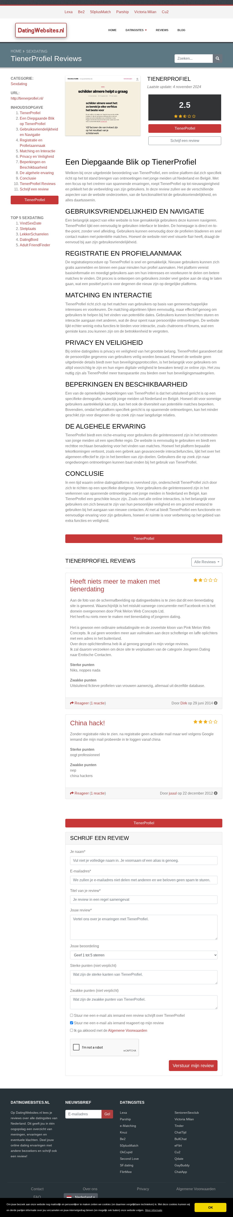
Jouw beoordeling (84, 946)
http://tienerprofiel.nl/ (27, 98)
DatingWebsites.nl (41, 30)
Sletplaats (28, 229)
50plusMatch (100, 12)
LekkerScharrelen (34, 234)
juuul (173, 793)
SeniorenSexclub (187, 1112)
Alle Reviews (205, 562)
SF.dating (126, 1165)
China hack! (87, 723)
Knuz (123, 1132)
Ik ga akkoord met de (110, 1030)
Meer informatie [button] (153, 1210)
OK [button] (210, 1207)
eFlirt (178, 1145)
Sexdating (36, 51)
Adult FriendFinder (35, 245)
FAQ (37, 1197)
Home (112, 30)
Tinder (179, 1126)
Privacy (143, 1189)
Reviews (162, 30)
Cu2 (165, 12)
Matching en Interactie (37, 151)
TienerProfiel (30, 113)
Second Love (129, 1158)
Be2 (81, 12)
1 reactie (98, 703)
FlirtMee (126, 1172)
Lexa (69, 12)
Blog (181, 30)
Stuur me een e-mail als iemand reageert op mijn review (119, 1023)
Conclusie (28, 178)
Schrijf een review (34, 189)
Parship (122, 12)
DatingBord (29, 240)
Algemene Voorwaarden (127, 1030)
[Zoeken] (217, 58)
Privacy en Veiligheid (37, 156)
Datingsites (135, 30)
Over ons (90, 1189)
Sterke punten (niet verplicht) (93, 966)
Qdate (179, 1158)
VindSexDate (30, 223)
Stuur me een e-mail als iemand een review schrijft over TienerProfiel (129, 1015)
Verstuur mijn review (193, 1065)
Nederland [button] (83, 1197)
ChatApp (181, 1172)
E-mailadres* (80, 871)
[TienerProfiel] (102, 107)
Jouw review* (81, 910)
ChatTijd (180, 1132)
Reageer (81, 703)
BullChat (181, 1139)
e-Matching (128, 1126)
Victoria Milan (145, 12)
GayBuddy (182, 1165)
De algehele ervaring (37, 173)
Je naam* (77, 852)
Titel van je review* (85, 891)
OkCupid (126, 1152)
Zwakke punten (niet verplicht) (94, 990)
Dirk (183, 703)
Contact (37, 1189)
